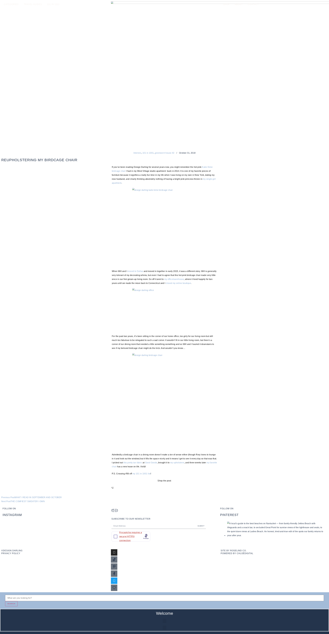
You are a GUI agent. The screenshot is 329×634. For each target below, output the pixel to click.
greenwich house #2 (164, 153)
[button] (164, 621)
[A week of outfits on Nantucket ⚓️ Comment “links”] (56, 524)
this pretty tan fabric (132, 462)
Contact (253, 4)
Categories (11, 4)
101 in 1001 (148, 153)
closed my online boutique (178, 283)
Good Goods (151, 462)
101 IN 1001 (53, 4)
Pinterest (229, 515)
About (239, 4)
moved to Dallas (135, 271)
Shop (226, 4)
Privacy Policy (10, 553)
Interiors (137, 153)
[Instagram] (114, 552)
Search (11, 604)
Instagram (12, 515)
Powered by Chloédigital (237, 553)
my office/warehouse (174, 279)
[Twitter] (114, 580)
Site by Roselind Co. (233, 550)
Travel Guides (33, 4)
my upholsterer (177, 462)
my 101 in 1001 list (141, 474)
